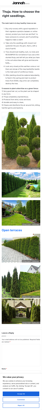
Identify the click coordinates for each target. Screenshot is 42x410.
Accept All (21, 394)
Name (4, 369)
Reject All (21, 405)
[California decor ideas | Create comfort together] (21, 2)
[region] (21, 392)
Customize (21, 399)
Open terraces (12, 230)
